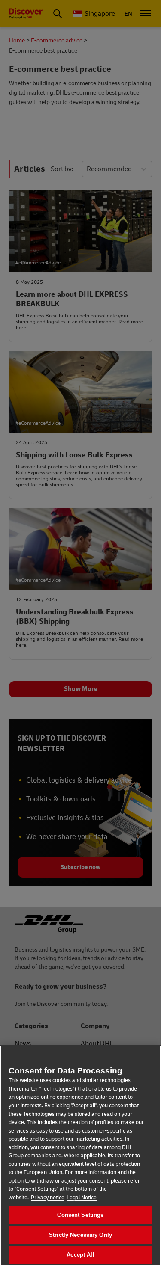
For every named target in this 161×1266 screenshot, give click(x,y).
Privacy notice (47, 1197)
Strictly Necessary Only (80, 1235)
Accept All (80, 1254)
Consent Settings (80, 1215)
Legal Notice (82, 1197)
